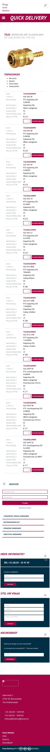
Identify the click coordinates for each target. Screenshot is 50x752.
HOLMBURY (7, 742)
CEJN (4, 736)
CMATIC (5, 739)
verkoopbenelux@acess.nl (16, 718)
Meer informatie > (32, 748)
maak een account (25, 508)
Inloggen (25, 503)
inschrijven (10, 659)
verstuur (10, 584)
